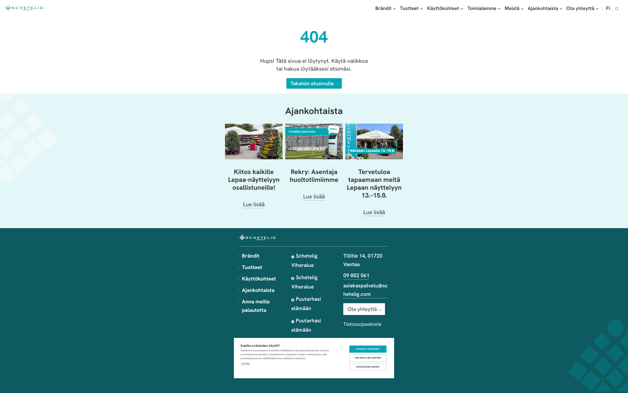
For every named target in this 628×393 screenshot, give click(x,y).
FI (608, 8)
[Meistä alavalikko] (522, 8)
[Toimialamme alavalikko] (499, 8)
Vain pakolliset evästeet (368, 358)
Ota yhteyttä (362, 309)
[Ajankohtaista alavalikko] (560, 8)
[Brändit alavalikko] (394, 8)
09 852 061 (356, 275)
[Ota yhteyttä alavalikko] (597, 8)
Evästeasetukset (368, 367)
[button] (617, 8)
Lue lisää (245, 363)
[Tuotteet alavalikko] (421, 8)
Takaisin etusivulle (312, 83)
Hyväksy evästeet (368, 349)
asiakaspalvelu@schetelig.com (365, 289)
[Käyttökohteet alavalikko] (461, 8)
